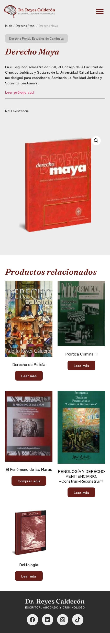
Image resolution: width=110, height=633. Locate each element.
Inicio (8, 25)
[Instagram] (62, 619)
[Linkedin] (47, 619)
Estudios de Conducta (48, 38)
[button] (100, 11)
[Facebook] (32, 619)
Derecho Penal (25, 25)
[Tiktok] (77, 619)
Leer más (29, 375)
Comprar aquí (29, 480)
